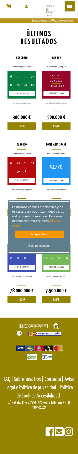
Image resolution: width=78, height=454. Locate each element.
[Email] (59, 434)
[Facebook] (50, 434)
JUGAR (22, 126)
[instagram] (68, 434)
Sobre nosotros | (29, 379)
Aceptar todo (39, 234)
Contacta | (54, 379)
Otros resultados (21, 94)
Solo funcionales (39, 245)
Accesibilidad (48, 396)
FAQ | (9, 379)
